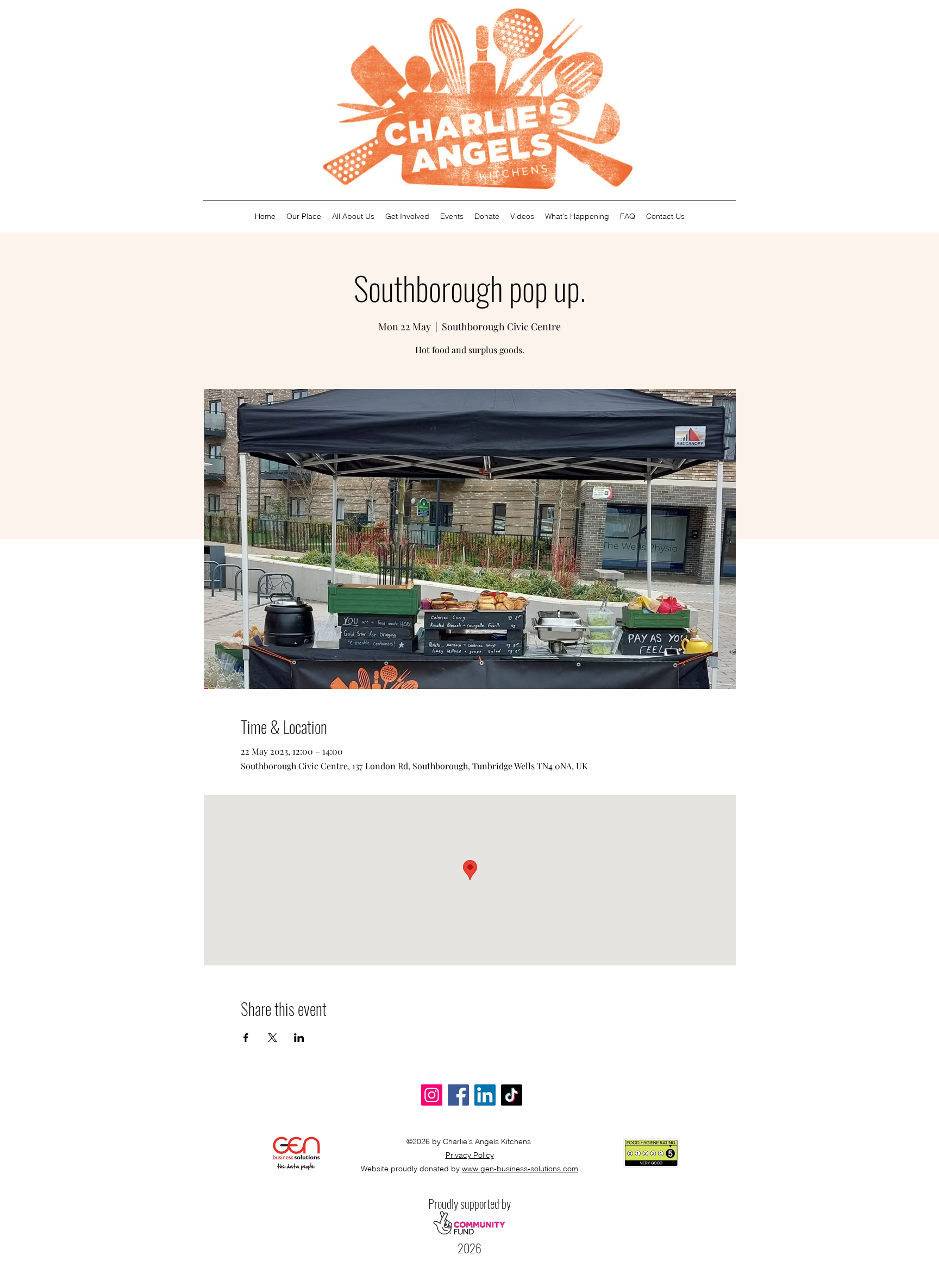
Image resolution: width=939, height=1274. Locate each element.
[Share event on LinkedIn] (299, 1037)
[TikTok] (511, 1095)
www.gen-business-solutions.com (520, 1168)
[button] (353, 216)
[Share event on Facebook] (246, 1037)
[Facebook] (458, 1095)
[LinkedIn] (485, 1095)
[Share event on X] (272, 1037)
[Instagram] (431, 1095)
